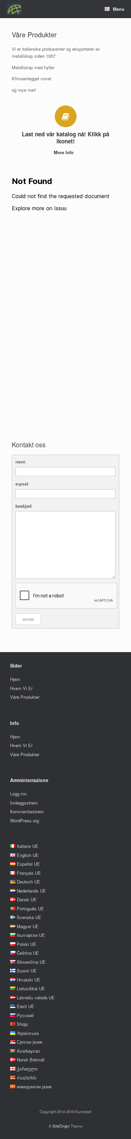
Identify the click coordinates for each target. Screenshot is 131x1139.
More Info (64, 152)
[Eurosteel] (14, 9)
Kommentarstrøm (27, 811)
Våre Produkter (24, 697)
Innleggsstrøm (24, 803)
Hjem (15, 679)
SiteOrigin (61, 1126)
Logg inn (18, 793)
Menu (118, 9)
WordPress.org (24, 820)
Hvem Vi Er (21, 688)
